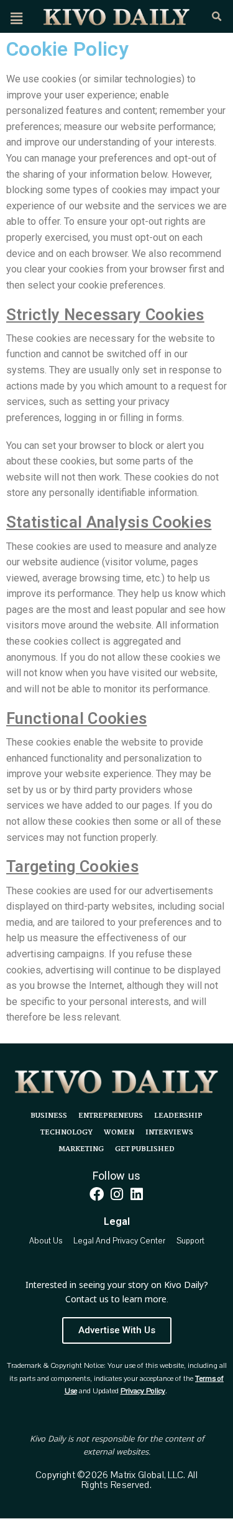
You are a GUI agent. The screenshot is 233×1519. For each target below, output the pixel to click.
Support (190, 1241)
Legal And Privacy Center (119, 1241)
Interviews (169, 1132)
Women (119, 1132)
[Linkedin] (137, 1194)
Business (48, 1115)
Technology (66, 1132)
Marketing (81, 1149)
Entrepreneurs (110, 1115)
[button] (16, 18)
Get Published (145, 1149)
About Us (45, 1241)
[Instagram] (116, 1194)
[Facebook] (96, 1194)
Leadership (178, 1115)
